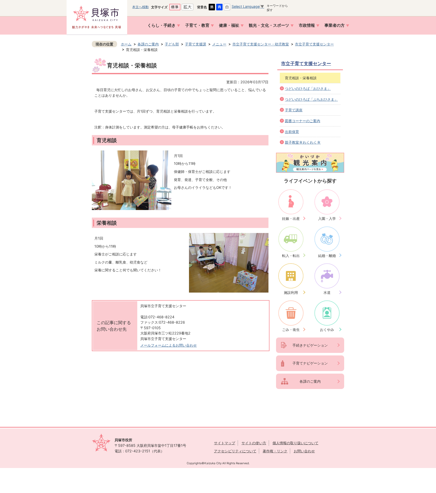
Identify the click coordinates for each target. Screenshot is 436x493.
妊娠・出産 (291, 218)
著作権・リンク (275, 451)
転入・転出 (291, 255)
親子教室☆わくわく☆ (303, 142)
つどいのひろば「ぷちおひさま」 (311, 99)
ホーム (126, 44)
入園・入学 (327, 218)
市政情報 (307, 25)
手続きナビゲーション (310, 345)
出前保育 (292, 131)
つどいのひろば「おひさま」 (308, 88)
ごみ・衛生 (291, 329)
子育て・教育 (197, 25)
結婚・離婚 (327, 255)
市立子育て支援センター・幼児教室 (260, 44)
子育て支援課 (195, 44)
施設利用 (291, 292)
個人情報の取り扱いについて (295, 443)
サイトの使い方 (253, 443)
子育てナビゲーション (310, 363)
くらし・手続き (161, 25)
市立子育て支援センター (314, 44)
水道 (327, 292)
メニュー (219, 44)
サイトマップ (224, 443)
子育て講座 (294, 110)
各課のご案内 (148, 44)
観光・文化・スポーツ (269, 25)
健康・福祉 (229, 25)
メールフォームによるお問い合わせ (168, 345)
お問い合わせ (304, 451)
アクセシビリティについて (235, 451)
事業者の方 (334, 25)
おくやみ (327, 329)
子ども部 (172, 44)
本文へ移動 (140, 7)
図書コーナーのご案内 (302, 121)
